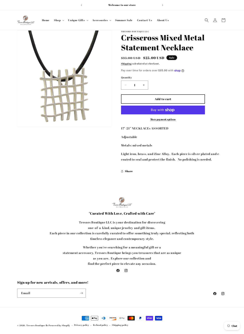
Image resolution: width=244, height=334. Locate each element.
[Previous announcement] (81, 5)
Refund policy (100, 325)
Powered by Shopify (59, 325)
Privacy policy (81, 325)
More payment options (163, 119)
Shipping (126, 63)
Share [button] (129, 171)
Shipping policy (120, 325)
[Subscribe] (81, 293)
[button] (59, 20)
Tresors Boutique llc (37, 325)
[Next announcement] (162, 5)
